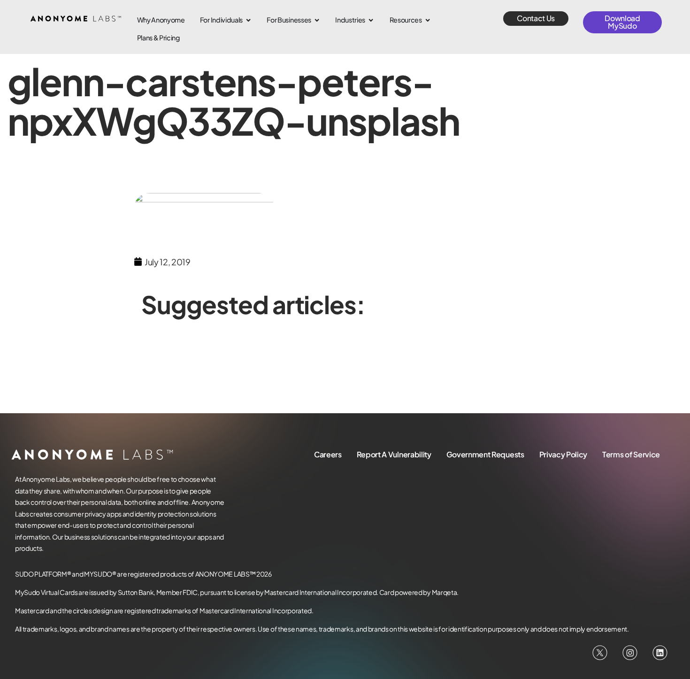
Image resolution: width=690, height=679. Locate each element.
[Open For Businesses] (317, 20)
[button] (536, 18)
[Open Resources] (427, 20)
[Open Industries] (371, 20)
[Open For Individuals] (248, 20)
